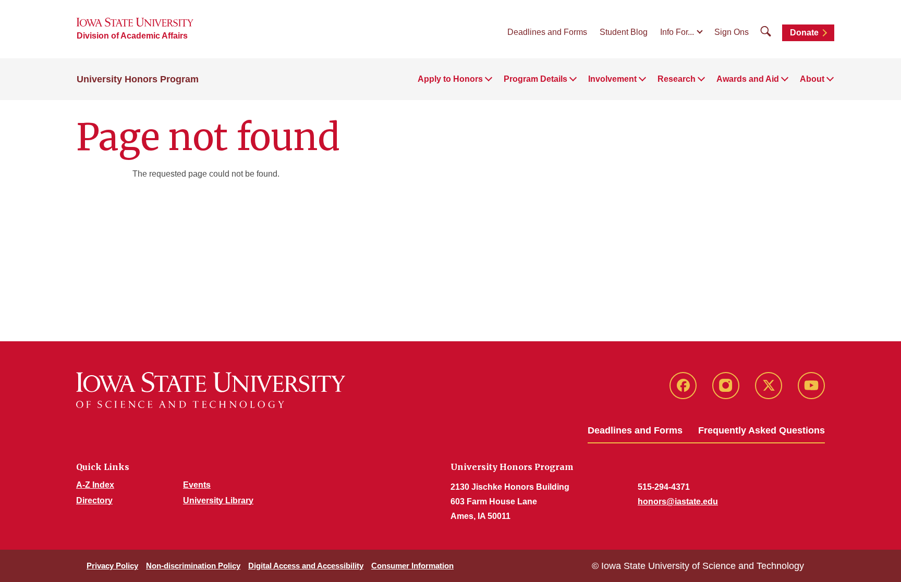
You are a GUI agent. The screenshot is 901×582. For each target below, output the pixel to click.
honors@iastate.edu (678, 501)
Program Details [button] (535, 79)
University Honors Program (138, 79)
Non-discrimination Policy (193, 565)
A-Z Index (95, 484)
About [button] (812, 79)
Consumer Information (412, 565)
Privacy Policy (112, 565)
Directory (94, 500)
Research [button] (677, 79)
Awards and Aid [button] (747, 79)
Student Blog (624, 32)
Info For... (677, 32)
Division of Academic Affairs (132, 35)
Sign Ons (731, 32)
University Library (218, 500)
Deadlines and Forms (547, 32)
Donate (804, 32)
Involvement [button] (612, 79)
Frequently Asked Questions (761, 430)
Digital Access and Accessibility (305, 565)
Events (197, 484)
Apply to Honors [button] (450, 79)
